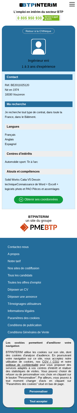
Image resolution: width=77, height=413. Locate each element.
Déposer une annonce (22, 296)
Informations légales (21, 311)
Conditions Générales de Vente (28, 332)
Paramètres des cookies (24, 318)
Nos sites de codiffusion (23, 268)
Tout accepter (38, 401)
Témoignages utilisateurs (24, 303)
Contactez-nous (18, 247)
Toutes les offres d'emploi (24, 282)
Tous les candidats (20, 275)
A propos (13, 254)
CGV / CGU (50, 361)
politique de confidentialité (22, 364)
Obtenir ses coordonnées (41, 199)
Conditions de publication (24, 325)
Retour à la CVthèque (38, 31)
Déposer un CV (18, 289)
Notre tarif (14, 261)
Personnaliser (39, 391)
